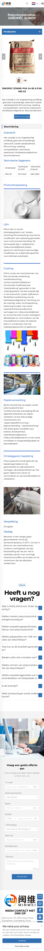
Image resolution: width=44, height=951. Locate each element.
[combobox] (22, 797)
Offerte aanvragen (22, 117)
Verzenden (22, 876)
